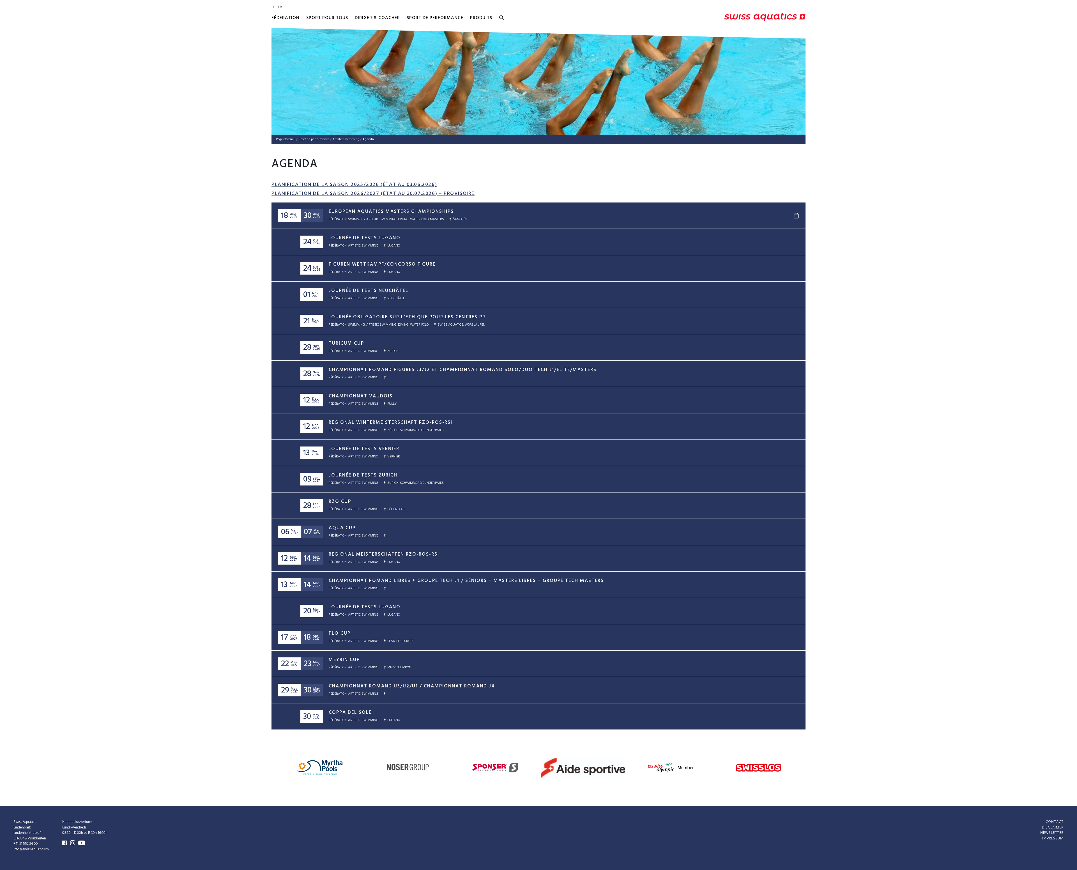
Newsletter (1052, 833)
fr (280, 7)
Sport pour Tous (327, 18)
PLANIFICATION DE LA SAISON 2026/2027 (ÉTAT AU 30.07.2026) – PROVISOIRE (373, 194)
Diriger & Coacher (377, 18)
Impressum (1053, 838)
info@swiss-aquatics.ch (31, 849)
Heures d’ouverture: (77, 822)
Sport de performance (435, 18)
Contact (1055, 822)
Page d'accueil (285, 139)
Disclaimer (1053, 827)
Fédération (285, 18)
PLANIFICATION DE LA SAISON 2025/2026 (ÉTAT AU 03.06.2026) (354, 185)
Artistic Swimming (345, 139)
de (273, 7)
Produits (481, 18)
